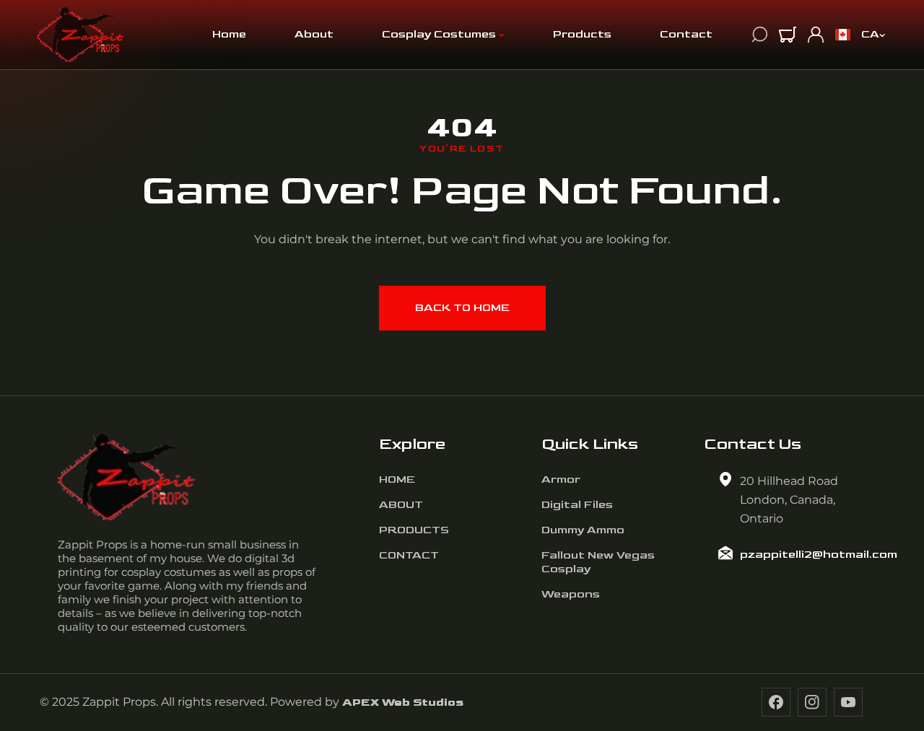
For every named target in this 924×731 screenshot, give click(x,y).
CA (870, 34)
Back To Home (462, 308)
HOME (397, 479)
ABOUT (401, 505)
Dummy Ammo (582, 530)
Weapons (570, 594)
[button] (787, 34)
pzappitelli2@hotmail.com (818, 554)
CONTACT (409, 555)
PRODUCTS (414, 530)
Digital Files (577, 505)
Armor (560, 479)
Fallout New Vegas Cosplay (598, 562)
